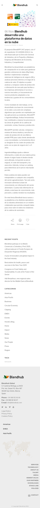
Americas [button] (6, 424)
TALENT (35, 472)
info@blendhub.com (14, 403)
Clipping (8, 310)
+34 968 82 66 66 (13, 397)
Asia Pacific (9, 297)
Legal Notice (6, 411)
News (21, 45)
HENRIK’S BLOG (32, 478)
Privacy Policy (7, 413)
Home (7, 326)
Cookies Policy (7, 416)
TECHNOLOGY (33, 467)
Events (7, 318)
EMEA (7, 314)
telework (8, 361)
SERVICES (34, 464)
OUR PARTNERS (32, 480)
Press (7, 346)
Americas (8, 293)
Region (7, 350)
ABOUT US (34, 470)
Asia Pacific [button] (7, 433)
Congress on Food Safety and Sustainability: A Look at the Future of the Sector (19, 271)
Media (7, 334)
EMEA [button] (5, 429)
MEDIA (35, 475)
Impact (7, 330)
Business (8, 301)
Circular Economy (11, 305)
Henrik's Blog (9, 322)
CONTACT (34, 495)
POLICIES (34, 488)
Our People (9, 342)
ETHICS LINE (33, 486)
